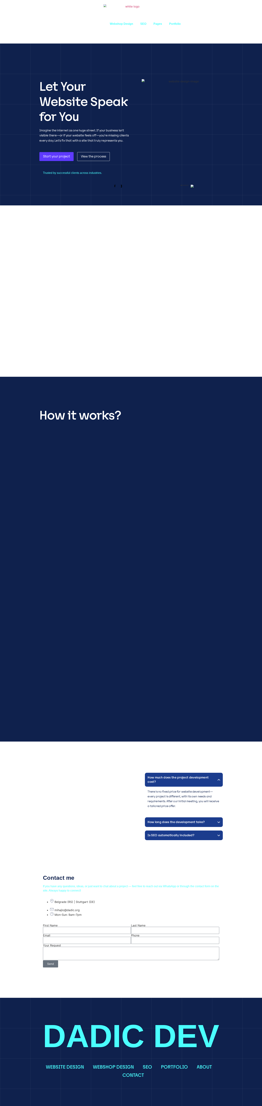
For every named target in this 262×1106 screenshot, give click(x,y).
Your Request (52, 945)
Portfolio (175, 23)
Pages (157, 23)
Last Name (138, 925)
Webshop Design (121, 23)
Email (46, 935)
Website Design (92, 23)
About (204, 1067)
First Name (50, 925)
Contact (133, 1075)
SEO (143, 23)
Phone (135, 935)
